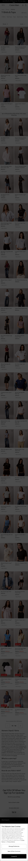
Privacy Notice (11, 841)
